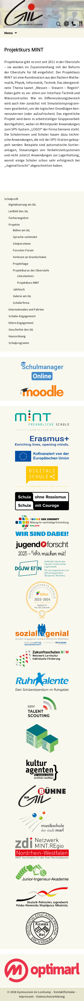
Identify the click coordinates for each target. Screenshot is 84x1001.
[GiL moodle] (42, 390)
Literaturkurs (25, 276)
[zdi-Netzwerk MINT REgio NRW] (42, 848)
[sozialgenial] (42, 634)
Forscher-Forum (23, 250)
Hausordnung (17, 336)
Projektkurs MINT (28, 283)
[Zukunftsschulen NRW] (42, 658)
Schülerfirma (21, 303)
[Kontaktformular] (66, 23)
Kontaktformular (64, 992)
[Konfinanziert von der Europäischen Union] (42, 456)
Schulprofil (11, 199)
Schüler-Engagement (22, 316)
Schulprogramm (19, 343)
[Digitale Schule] (42, 476)
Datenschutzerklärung (50, 996)
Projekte (14, 224)
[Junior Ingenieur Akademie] (42, 872)
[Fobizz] (42, 600)
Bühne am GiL (21, 230)
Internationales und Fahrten (26, 309)
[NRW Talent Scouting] (42, 706)
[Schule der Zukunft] (42, 525)
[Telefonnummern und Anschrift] (73, 23)
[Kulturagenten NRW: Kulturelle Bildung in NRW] (42, 769)
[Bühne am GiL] (42, 796)
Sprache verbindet (25, 237)
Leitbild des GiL (18, 211)
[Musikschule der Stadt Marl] (42, 822)
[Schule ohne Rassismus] (42, 501)
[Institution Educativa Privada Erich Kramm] (42, 928)
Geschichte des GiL (21, 329)
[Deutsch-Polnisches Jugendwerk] (42, 896)
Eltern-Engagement (21, 323)
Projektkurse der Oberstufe (31, 270)
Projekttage (20, 264)
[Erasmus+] (42, 441)
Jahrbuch (19, 289)
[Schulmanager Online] (42, 370)
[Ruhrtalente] (42, 681)
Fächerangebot (18, 218)
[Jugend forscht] (42, 548)
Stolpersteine (22, 243)
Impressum (26, 996)
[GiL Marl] (42, 14)
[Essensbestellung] (81, 23)
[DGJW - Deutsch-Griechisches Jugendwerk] (42, 568)
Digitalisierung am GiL (22, 204)
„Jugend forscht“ (17, 165)
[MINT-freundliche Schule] (42, 420)
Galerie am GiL (22, 296)
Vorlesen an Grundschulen (29, 257)
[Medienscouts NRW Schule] (42, 738)
